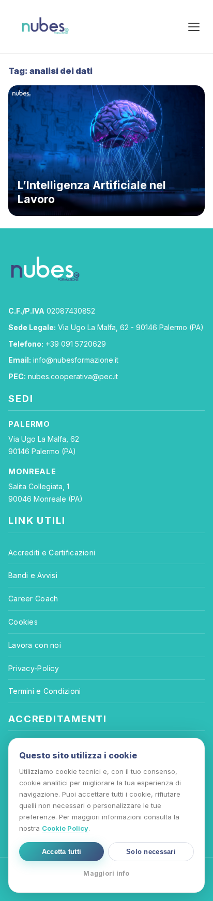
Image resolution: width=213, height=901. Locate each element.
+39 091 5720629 (75, 343)
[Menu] (194, 27)
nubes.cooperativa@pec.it (73, 376)
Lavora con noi (34, 645)
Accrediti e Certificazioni (51, 552)
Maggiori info (106, 873)
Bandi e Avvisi (32, 575)
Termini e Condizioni (44, 691)
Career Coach (33, 598)
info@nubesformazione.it (75, 359)
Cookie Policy (65, 828)
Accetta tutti (61, 852)
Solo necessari (151, 852)
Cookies (23, 621)
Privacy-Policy (33, 668)
